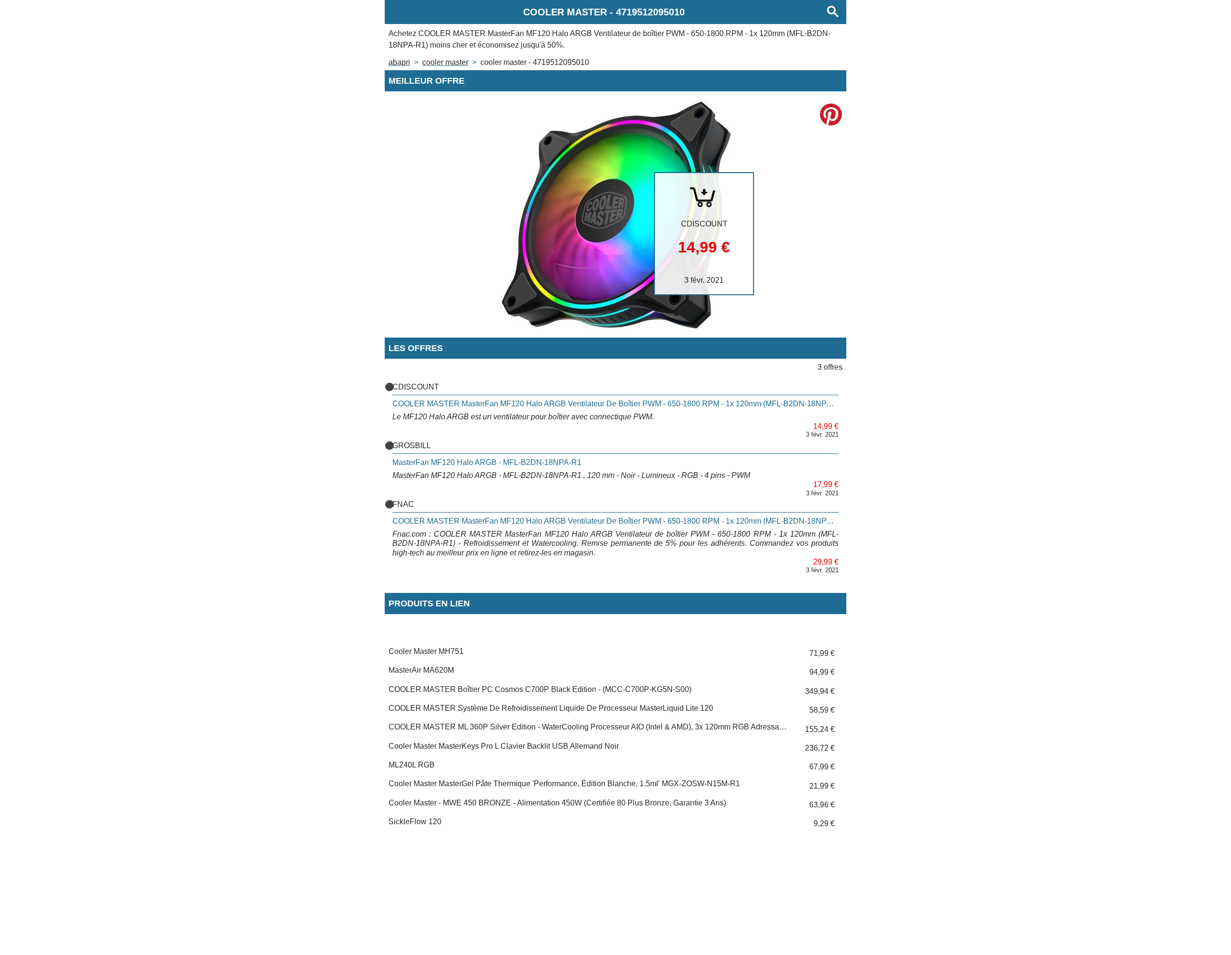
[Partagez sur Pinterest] (830, 114)
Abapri (399, 62)
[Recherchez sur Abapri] (833, 12)
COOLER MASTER (445, 62)
